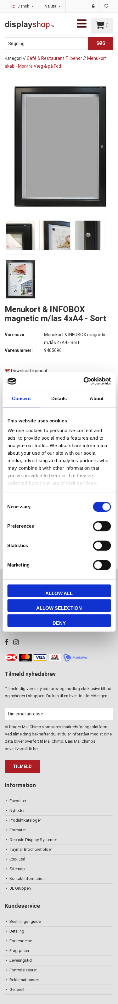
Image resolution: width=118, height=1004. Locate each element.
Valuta (51, 6)
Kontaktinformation (27, 878)
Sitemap (17, 868)
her (35, 748)
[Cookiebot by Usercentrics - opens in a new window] (84, 381)
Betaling (16, 931)
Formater (17, 830)
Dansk (24, 6)
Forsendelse (20, 941)
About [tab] (97, 398)
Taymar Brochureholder (30, 849)
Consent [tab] (21, 398)
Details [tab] (59, 398)
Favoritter (17, 800)
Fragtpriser (19, 950)
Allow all (59, 593)
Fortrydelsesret (23, 970)
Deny (59, 623)
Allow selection (59, 608)
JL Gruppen (20, 888)
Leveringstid (20, 960)
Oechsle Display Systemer (33, 839)
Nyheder (17, 810)
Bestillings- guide (25, 921)
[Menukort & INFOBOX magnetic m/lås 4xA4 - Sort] (59, 146)
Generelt (17, 989)
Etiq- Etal (17, 859)
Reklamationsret (24, 979)
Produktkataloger (25, 820)
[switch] (102, 526)
